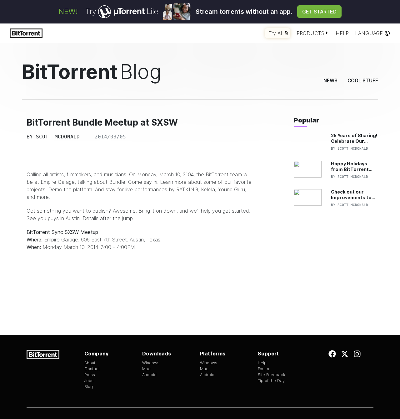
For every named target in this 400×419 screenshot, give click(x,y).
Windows (150, 362)
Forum (263, 368)
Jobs (88, 380)
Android (149, 374)
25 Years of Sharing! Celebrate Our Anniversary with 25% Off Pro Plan (354, 138)
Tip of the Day (271, 380)
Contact (92, 368)
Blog (88, 386)
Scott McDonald (58, 137)
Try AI (275, 33)
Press (89, 374)
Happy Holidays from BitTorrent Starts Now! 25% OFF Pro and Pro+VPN (350, 166)
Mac (146, 368)
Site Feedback (271, 374)
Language (369, 33)
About (89, 362)
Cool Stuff (363, 81)
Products (310, 33)
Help (342, 33)
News (330, 81)
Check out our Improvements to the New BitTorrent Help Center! (353, 194)
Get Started (319, 11)
